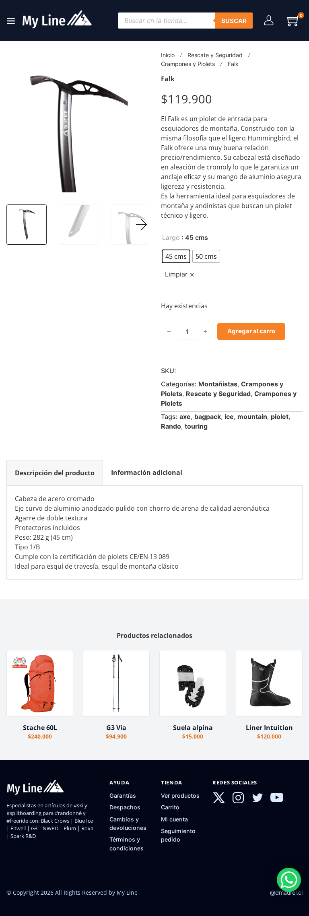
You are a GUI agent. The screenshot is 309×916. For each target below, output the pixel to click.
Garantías (122, 795)
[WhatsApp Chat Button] (289, 880)
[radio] (176, 256)
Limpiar (176, 274)
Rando (171, 426)
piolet (279, 417)
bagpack (207, 417)
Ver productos (180, 795)
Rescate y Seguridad (215, 55)
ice (229, 417)
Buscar (234, 21)
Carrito (170, 807)
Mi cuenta (174, 819)
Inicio (168, 55)
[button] (294, 20)
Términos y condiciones (126, 843)
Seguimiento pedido (178, 835)
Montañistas (217, 384)
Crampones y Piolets (188, 63)
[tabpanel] (154, 532)
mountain (252, 417)
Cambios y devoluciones (127, 823)
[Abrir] (10, 20)
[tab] (54, 472)
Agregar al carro (251, 331)
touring (196, 426)
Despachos (124, 807)
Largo (171, 237)
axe (185, 417)
